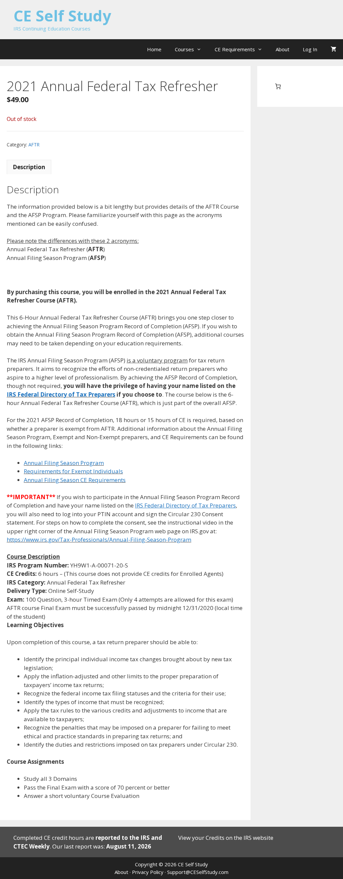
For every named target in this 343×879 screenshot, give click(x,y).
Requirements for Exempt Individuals (73, 471)
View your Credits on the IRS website (225, 837)
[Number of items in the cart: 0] (278, 86)
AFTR (34, 144)
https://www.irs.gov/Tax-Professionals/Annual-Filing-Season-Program (99, 539)
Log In (310, 49)
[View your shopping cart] (333, 49)
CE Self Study (62, 15)
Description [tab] (29, 167)
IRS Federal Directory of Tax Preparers (61, 394)
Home (154, 49)
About (282, 49)
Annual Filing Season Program (64, 463)
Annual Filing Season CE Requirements (75, 480)
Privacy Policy (147, 872)
